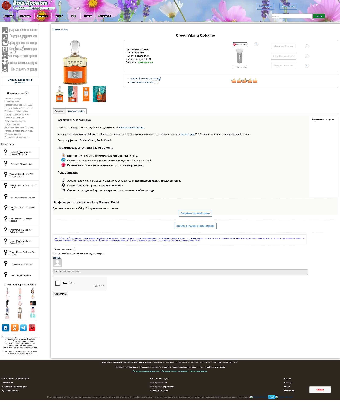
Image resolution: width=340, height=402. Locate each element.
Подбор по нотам (158, 382)
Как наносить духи (159, 379)
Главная (56, 29)
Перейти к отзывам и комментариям (195, 226)
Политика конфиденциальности (146, 371)
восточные (138, 127)
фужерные (125, 127)
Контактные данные (198, 371)
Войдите (56, 258)
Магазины (104, 16)
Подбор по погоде (159, 391)
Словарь (25, 16)
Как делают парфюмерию (14, 387)
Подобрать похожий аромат (195, 213)
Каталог (8, 16)
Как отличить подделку (142, 82)
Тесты (58, 16)
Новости (42, 16)
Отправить (60, 294)
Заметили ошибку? (76, 111)
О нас (88, 16)
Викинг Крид (187, 134)
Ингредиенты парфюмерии (15, 379)
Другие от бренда (283, 46)
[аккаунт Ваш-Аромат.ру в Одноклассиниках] (15, 328)
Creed (65, 29)
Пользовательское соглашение (175, 371)
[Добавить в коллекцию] (240, 56)
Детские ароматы (10, 391)
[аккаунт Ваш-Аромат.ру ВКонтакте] (6, 328)
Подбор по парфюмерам (162, 387)
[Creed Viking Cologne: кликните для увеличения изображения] (75, 62)
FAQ (73, 16)
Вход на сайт (288, 6)
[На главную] (19, 5)
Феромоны (7, 382)
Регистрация (265, 6)
